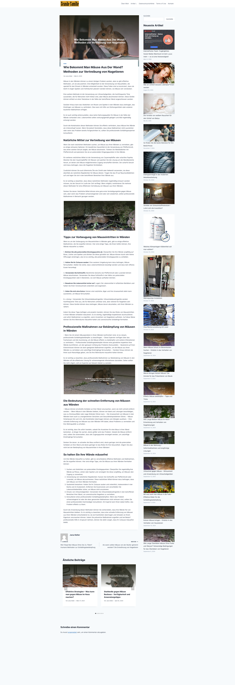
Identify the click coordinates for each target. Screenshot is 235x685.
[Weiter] (132, 588)
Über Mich (125, 4)
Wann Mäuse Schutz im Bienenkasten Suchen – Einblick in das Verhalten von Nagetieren (157, 350)
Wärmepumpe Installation (152, 298)
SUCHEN (146, 16)
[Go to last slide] (65, 588)
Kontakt (171, 4)
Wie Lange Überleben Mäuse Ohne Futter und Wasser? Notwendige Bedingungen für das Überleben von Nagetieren (158, 546)
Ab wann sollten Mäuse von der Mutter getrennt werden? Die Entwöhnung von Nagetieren (120, 544)
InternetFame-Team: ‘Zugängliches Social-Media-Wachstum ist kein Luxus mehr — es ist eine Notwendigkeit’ (157, 54)
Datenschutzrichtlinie (146, 4)
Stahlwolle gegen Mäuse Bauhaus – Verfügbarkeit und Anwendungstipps (117, 594)
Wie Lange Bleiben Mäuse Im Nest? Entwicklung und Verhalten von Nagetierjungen (156, 422)
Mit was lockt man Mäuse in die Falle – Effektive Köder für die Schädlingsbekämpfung (157, 497)
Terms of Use (161, 4)
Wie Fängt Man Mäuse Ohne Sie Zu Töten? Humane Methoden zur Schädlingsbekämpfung (77, 544)
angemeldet (72, 632)
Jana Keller (69, 76)
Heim (64, 63)
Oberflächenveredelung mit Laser (155, 327)
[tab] (95, 613)
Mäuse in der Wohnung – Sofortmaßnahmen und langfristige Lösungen (156, 448)
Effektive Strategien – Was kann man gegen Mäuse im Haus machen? (80, 594)
